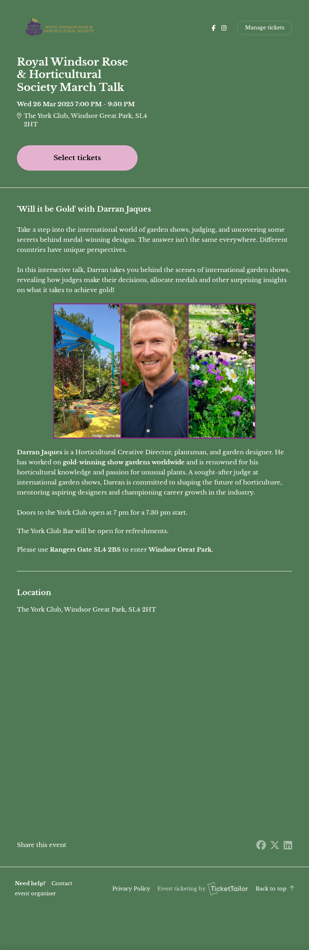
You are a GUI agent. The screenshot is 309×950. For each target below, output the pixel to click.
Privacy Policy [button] (131, 888)
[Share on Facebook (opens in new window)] (261, 845)
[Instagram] (224, 28)
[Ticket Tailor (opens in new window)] (228, 888)
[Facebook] (213, 28)
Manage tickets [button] (264, 27)
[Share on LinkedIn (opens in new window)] (288, 845)
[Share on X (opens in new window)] (275, 845)
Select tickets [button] (77, 158)
